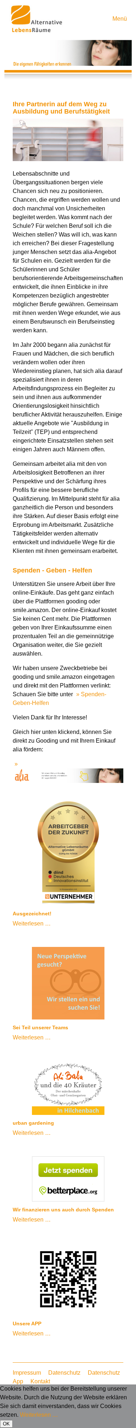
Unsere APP (27, 1323)
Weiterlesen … (32, 923)
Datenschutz (64, 1373)
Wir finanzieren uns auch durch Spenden (63, 1209)
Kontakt (40, 1381)
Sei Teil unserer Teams (40, 1027)
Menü (119, 19)
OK (6, 1424)
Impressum (27, 1373)
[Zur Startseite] (36, 32)
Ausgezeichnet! (32, 913)
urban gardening (33, 1123)
